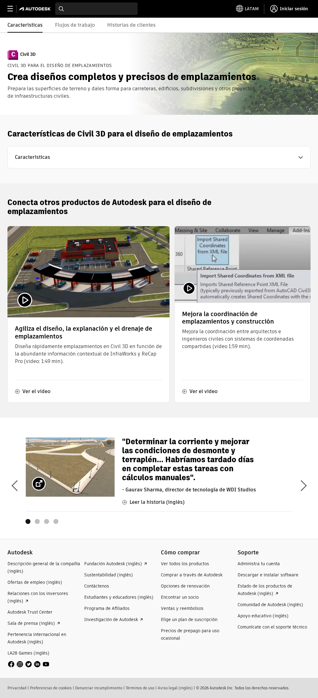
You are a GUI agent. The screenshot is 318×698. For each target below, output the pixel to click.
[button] (159, 157)
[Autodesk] (36, 9)
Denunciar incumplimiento (98, 688)
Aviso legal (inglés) (175, 688)
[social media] (28, 664)
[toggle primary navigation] (13, 9)
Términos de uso (140, 688)
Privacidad (16, 688)
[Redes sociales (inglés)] (28, 663)
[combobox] (96, 8)
